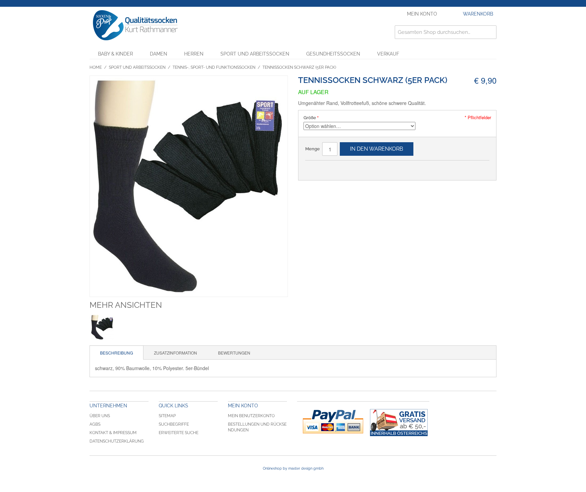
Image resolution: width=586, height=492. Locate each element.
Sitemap (167, 415)
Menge (312, 148)
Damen (158, 54)
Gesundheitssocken (333, 54)
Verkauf (388, 54)
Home (96, 67)
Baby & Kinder (115, 54)
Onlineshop (272, 468)
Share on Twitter (330, 168)
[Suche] (489, 32)
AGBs (95, 424)
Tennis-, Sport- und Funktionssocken (214, 67)
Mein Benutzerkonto (251, 415)
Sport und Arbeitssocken (254, 54)
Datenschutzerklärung (117, 441)
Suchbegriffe (174, 424)
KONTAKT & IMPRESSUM (113, 432)
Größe (310, 117)
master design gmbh (306, 468)
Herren (193, 54)
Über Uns (100, 415)
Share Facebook (317, 168)
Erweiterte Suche (178, 432)
